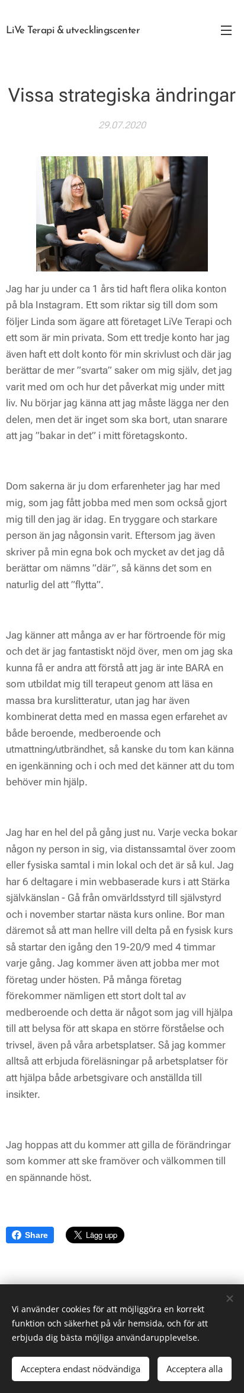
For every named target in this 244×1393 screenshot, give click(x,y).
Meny (226, 30)
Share (36, 1235)
